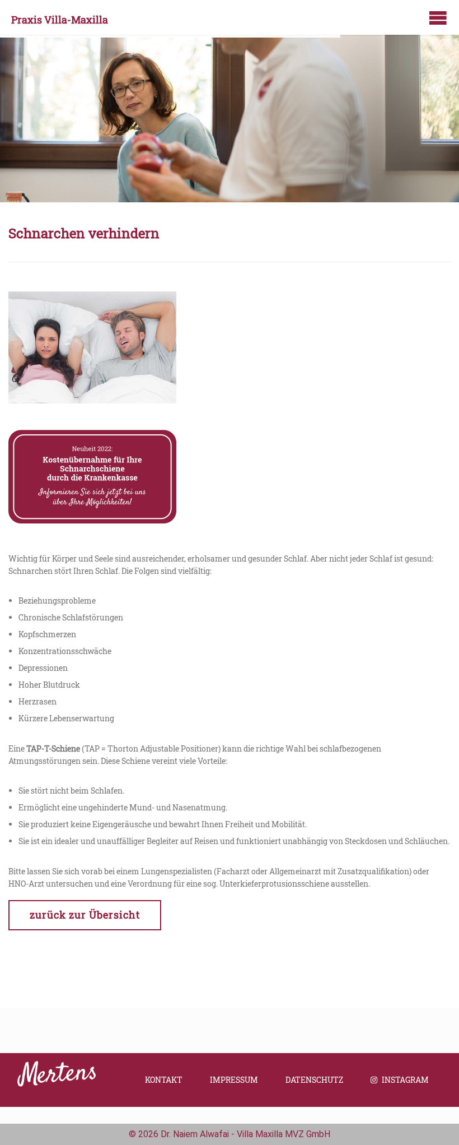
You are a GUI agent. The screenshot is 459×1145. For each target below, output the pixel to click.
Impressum (234, 1079)
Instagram (405, 1079)
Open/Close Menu (438, 17)
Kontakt (163, 1079)
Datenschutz (314, 1079)
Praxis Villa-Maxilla (59, 19)
